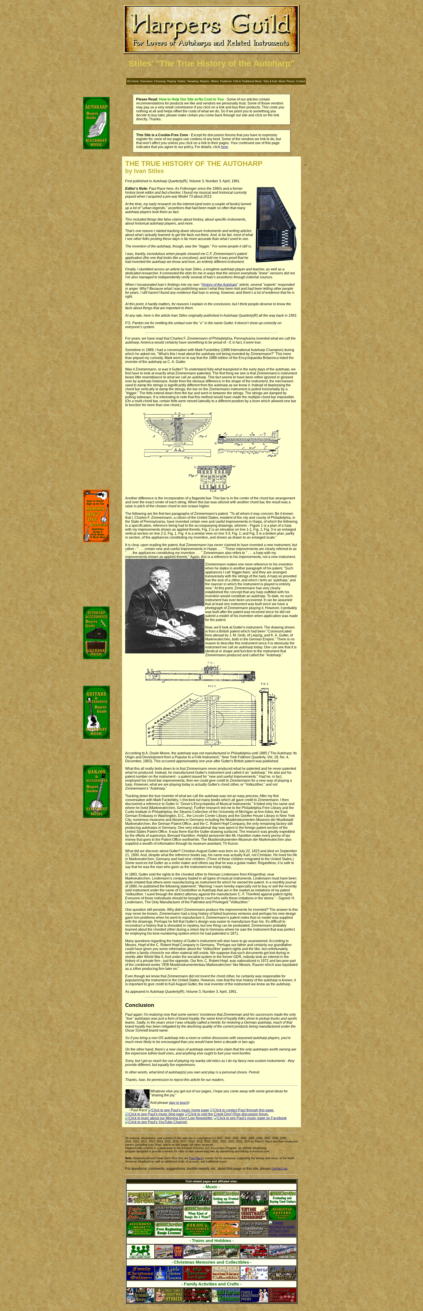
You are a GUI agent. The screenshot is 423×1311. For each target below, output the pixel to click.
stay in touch (179, 1103)
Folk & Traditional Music (247, 81)
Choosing (160, 81)
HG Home (133, 81)
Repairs (204, 81)
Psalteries (226, 81)
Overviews (146, 81)
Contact (300, 81)
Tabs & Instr (270, 81)
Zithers (215, 81)
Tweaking (193, 81)
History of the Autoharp (219, 284)
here (224, 147)
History (181, 81)
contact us (279, 1168)
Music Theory (286, 81)
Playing (171, 81)
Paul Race (195, 1158)
